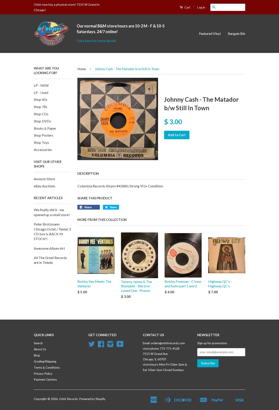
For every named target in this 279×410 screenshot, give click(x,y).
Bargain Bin (236, 33)
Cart (187, 7)
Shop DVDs (42, 121)
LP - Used (41, 92)
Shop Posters (43, 135)
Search (38, 343)
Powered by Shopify (92, 399)
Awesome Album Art (49, 248)
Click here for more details (96, 41)
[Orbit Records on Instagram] (110, 345)
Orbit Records (68, 399)
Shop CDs (41, 114)
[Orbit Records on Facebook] (101, 345)
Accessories (43, 149)
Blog (37, 355)
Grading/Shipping (45, 361)
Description (88, 173)
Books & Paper (45, 128)
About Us (40, 349)
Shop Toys (41, 142)
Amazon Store (44, 179)
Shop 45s (40, 99)
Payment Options (45, 379)
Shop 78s (40, 107)
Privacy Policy (43, 373)
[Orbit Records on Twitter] (91, 345)
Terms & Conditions (47, 367)
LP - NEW (41, 85)
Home (81, 69)
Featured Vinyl (210, 33)
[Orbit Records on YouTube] (120, 345)
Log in (201, 7)
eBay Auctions (44, 186)
